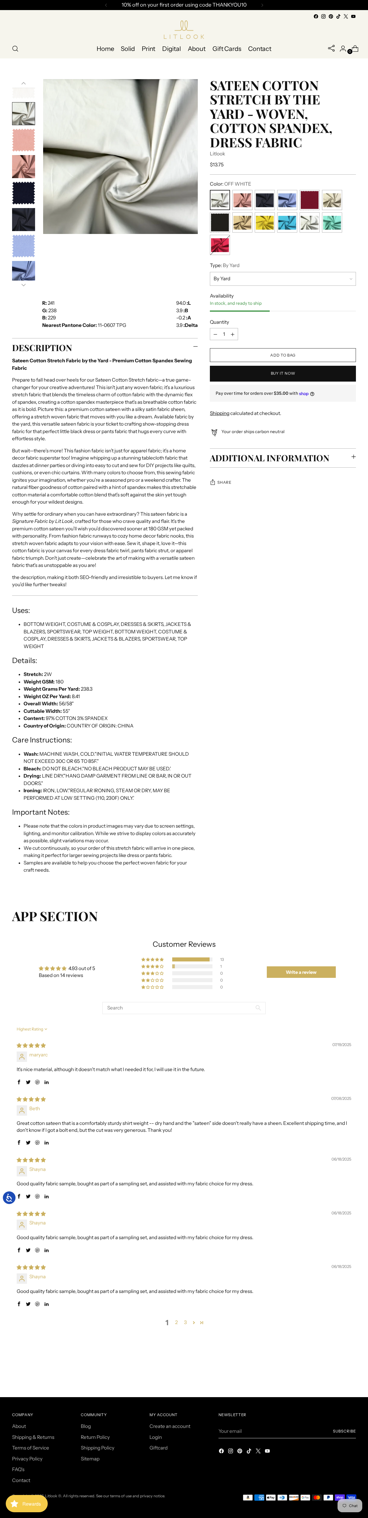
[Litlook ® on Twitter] (345, 16)
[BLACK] (220, 223)
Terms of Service (30, 1448)
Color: (230, 184)
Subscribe (344, 1431)
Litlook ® (53, 1496)
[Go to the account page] (340, 48)
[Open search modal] (15, 48)
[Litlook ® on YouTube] (353, 16)
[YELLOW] (265, 223)
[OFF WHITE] (220, 200)
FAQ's (18, 1469)
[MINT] (332, 223)
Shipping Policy (97, 1448)
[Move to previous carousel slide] (338, 1377)
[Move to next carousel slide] (351, 1377)
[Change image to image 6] (23, 166)
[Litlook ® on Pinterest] (331, 16)
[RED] (310, 200)
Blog (86, 1426)
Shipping (219, 413)
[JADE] (287, 223)
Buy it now (283, 373)
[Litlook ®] (184, 29)
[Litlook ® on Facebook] (316, 16)
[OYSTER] (332, 200)
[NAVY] (265, 200)
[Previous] (106, 5)
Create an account (170, 1426)
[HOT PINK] (220, 245)
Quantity (219, 322)
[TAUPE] (242, 223)
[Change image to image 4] (23, 113)
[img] (31, 1045)
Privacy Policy (27, 1459)
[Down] (23, 285)
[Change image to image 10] (23, 272)
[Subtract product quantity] (215, 334)
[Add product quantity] (232, 334)
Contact (21, 1480)
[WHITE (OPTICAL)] (310, 223)
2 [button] (176, 1322)
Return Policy (95, 1437)
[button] (152, 959)
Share (224, 482)
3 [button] (185, 1322)
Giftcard (159, 1448)
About (19, 1426)
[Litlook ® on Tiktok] (338, 16)
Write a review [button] (301, 972)
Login (156, 1437)
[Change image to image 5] (23, 140)
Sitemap (90, 1459)
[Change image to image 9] (23, 246)
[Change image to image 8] (23, 219)
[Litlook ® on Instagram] (323, 16)
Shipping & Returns (33, 1437)
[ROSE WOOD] (242, 200)
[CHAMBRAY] (287, 200)
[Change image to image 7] (23, 193)
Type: (224, 265)
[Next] (262, 5)
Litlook (217, 154)
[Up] (23, 83)
